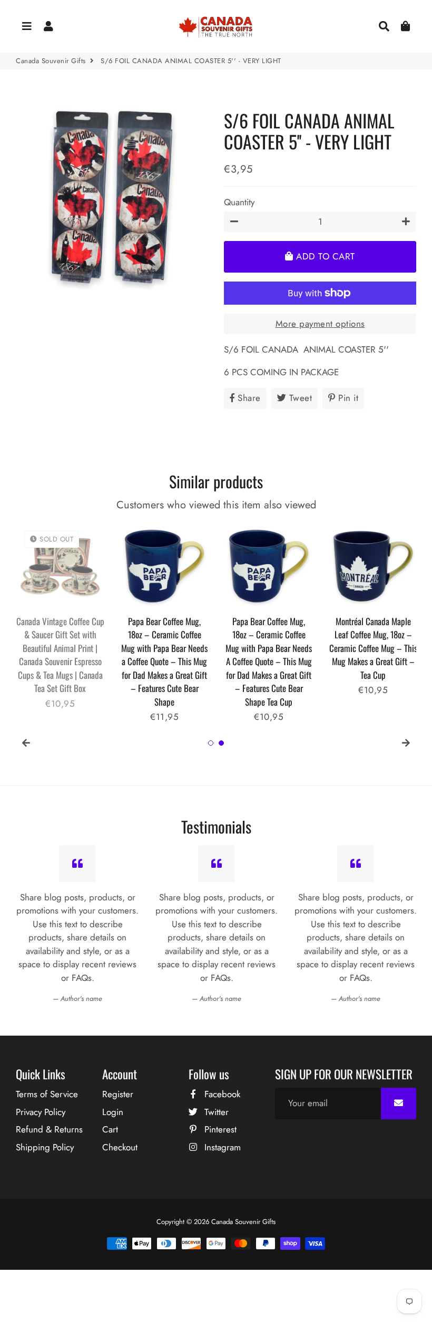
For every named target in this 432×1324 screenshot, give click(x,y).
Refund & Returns (49, 1129)
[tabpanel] (60, 616)
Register (117, 1094)
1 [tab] (210, 743)
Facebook (221, 1094)
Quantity (239, 202)
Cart (110, 1129)
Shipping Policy (45, 1147)
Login (112, 1112)
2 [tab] (221, 743)
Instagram (221, 1147)
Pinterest (219, 1129)
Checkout (120, 1147)
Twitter (215, 1112)
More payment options (320, 323)
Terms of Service (47, 1094)
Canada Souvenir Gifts (51, 61)
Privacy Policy (40, 1112)
